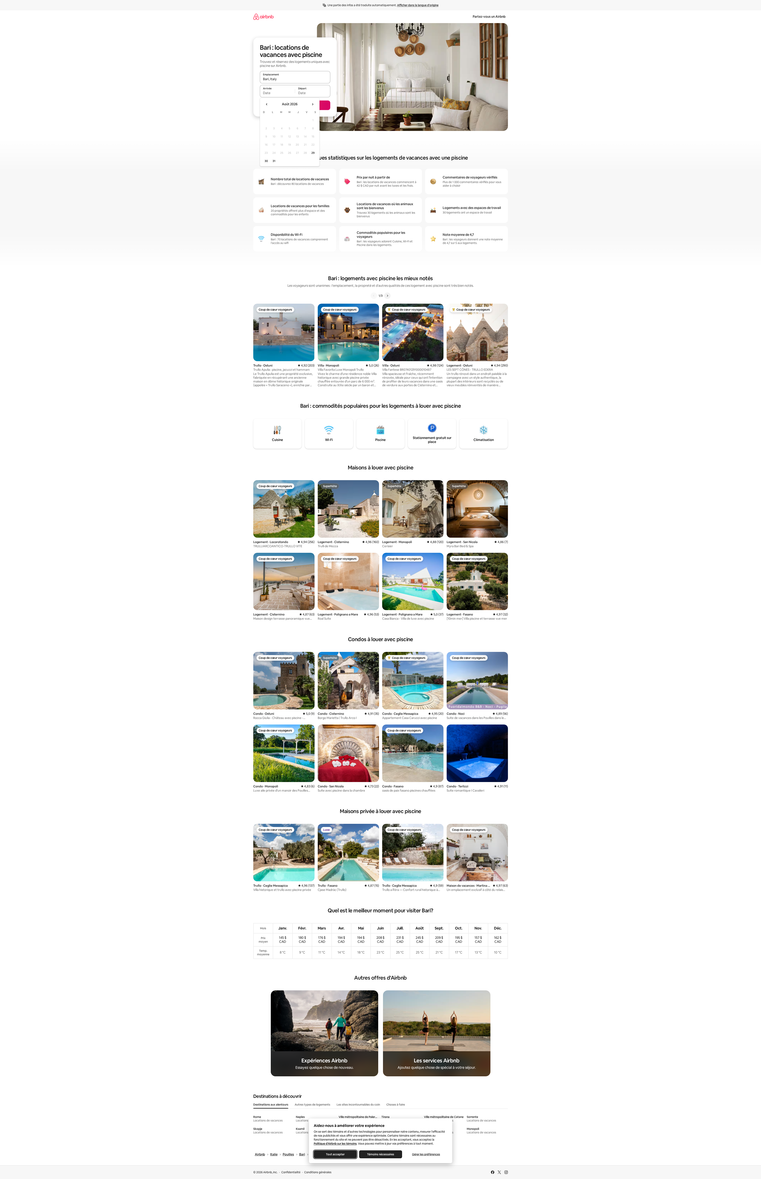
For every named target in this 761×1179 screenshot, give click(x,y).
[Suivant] (387, 296)
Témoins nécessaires (380, 1154)
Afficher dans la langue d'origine (417, 5)
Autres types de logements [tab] (312, 1104)
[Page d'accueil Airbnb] (263, 16)
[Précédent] (374, 296)
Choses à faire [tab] (395, 1104)
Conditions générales (317, 1172)
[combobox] (295, 79)
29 (313, 153)
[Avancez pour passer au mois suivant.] (312, 104)
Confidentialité (290, 1172)
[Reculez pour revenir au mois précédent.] (267, 104)
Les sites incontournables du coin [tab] (358, 1104)
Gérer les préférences (426, 1154)
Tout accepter (335, 1154)
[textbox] (277, 93)
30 (266, 161)
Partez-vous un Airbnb (489, 17)
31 (274, 161)
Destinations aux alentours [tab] (270, 1104)
